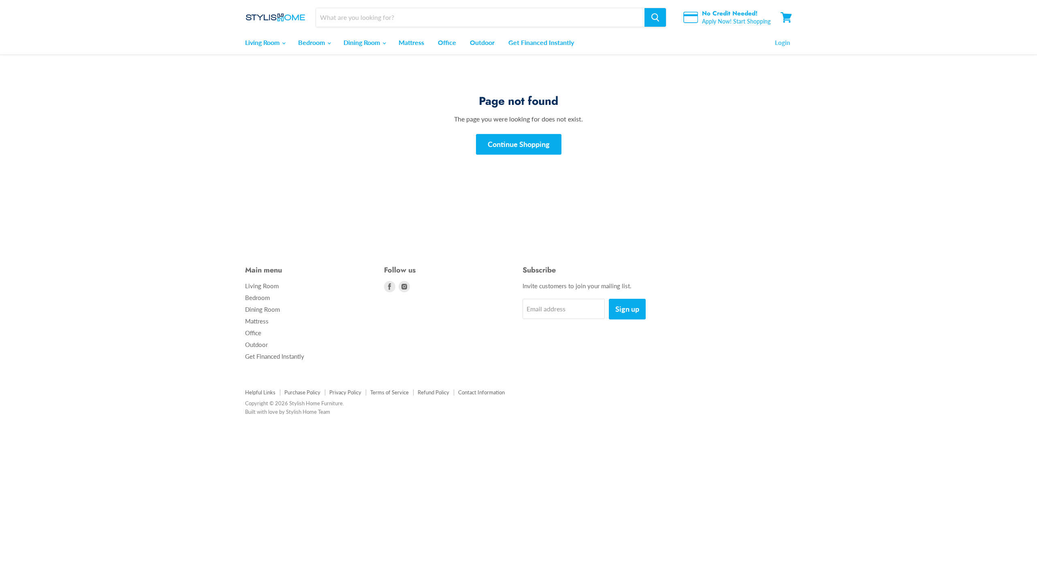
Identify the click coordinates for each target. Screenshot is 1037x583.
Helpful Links (260, 392)
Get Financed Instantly (541, 42)
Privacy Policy (345, 392)
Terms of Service (389, 392)
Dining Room (363, 42)
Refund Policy (433, 392)
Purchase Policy (302, 392)
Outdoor (482, 42)
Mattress (411, 42)
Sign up (627, 308)
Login (782, 42)
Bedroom (312, 42)
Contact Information (481, 392)
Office (447, 42)
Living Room (263, 42)
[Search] (655, 17)
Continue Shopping (519, 144)
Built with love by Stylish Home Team (287, 412)
